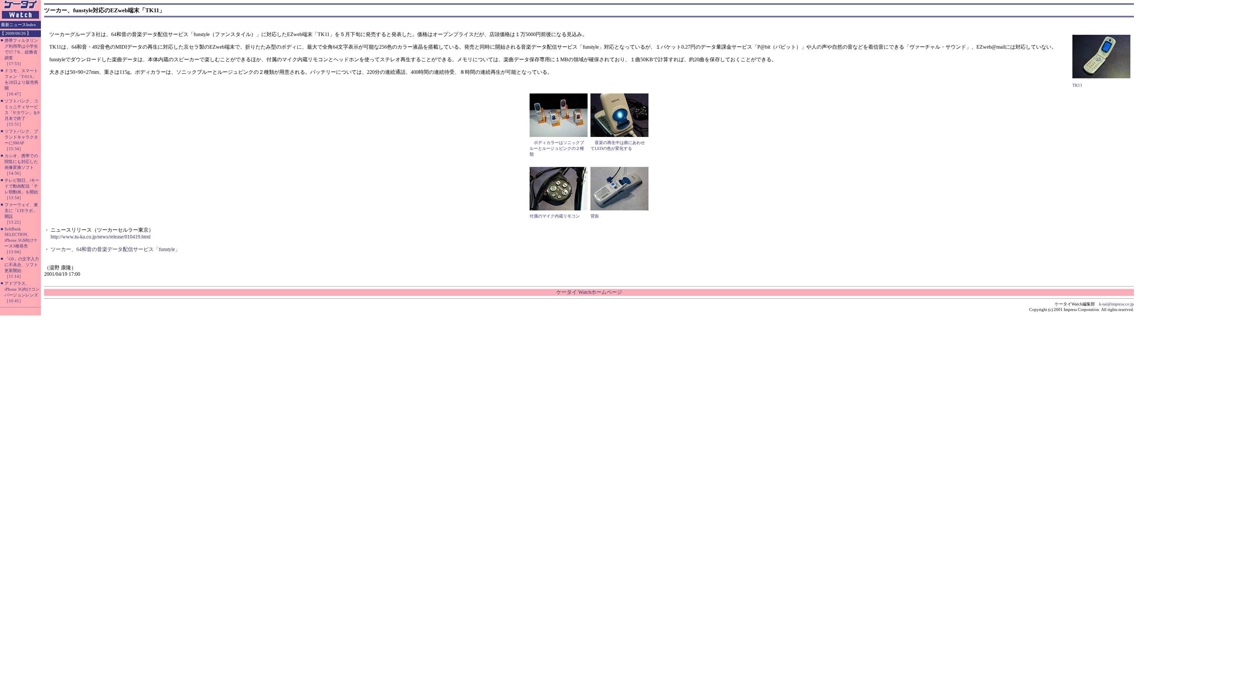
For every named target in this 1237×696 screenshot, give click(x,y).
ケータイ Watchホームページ (589, 292)
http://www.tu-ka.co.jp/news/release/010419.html (100, 236)
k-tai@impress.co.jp (1116, 304)
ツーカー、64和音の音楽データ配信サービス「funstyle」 (115, 249)
